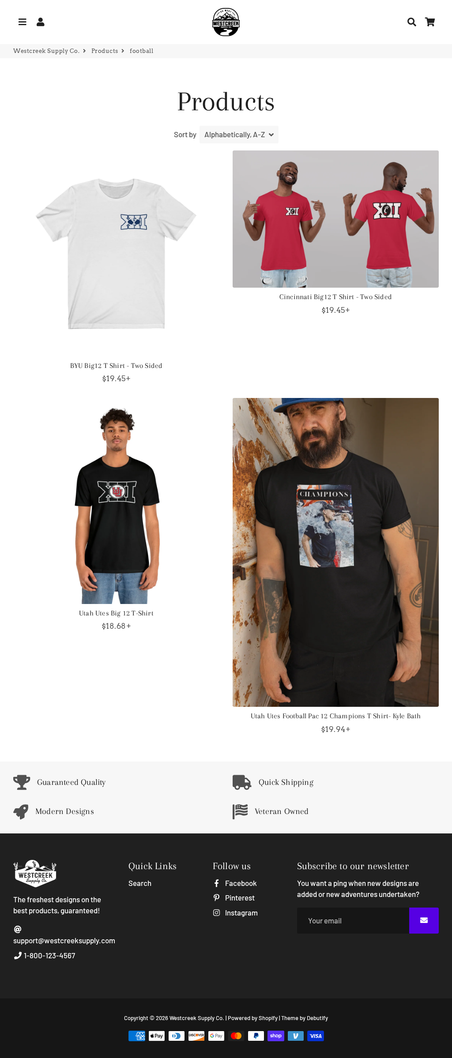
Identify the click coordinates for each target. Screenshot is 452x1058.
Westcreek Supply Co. (46, 51)
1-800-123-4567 (49, 955)
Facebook (240, 882)
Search (139, 882)
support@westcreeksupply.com (64, 940)
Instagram (241, 912)
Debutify (317, 1017)
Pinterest (239, 897)
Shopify (268, 1017)
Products (104, 51)
